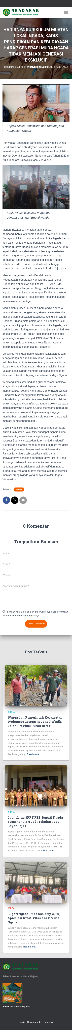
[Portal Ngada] (23, 12)
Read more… (34, 754)
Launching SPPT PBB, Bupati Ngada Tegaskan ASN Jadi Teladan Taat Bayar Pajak (35, 821)
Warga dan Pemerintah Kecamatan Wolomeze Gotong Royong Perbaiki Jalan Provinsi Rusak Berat (35, 721)
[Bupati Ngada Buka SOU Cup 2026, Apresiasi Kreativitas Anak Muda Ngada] (36, 882)
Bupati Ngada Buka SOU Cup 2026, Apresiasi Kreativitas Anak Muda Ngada (34, 918)
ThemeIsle (48, 1022)
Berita (19, 489)
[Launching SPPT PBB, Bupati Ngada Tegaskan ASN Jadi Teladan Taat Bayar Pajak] (36, 785)
